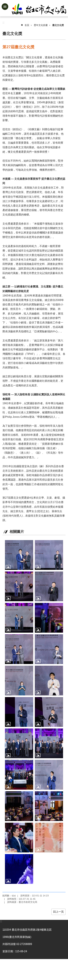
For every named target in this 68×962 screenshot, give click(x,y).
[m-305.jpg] (49, 586)
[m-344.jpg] (19, 869)
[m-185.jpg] (19, 806)
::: (1, 921)
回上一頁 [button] (58, 911)
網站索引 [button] (5, 6)
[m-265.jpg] (49, 837)
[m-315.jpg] (19, 680)
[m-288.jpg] (49, 712)
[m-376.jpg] (49, 743)
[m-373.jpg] (19, 743)
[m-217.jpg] (49, 618)
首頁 (27, 25)
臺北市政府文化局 (39, 9)
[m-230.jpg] (19, 712)
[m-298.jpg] (19, 586)
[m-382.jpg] (19, 775)
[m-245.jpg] (19, 555)
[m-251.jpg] (49, 555)
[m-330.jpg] (49, 649)
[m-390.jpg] (19, 837)
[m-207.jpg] (19, 618)
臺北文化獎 (58, 25)
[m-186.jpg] (49, 806)
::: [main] (3, 22)
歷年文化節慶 (41, 25)
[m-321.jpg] (19, 649)
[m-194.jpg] (49, 680)
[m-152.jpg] (49, 775)
